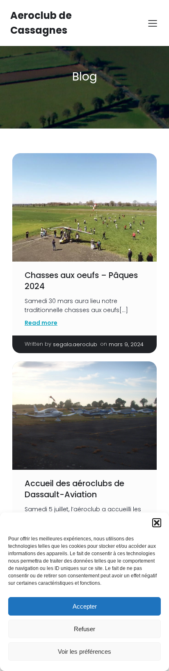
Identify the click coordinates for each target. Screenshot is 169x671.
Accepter (85, 606)
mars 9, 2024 (126, 344)
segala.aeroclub (75, 344)
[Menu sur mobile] (152, 23)
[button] (157, 523)
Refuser (84, 628)
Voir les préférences (84, 651)
